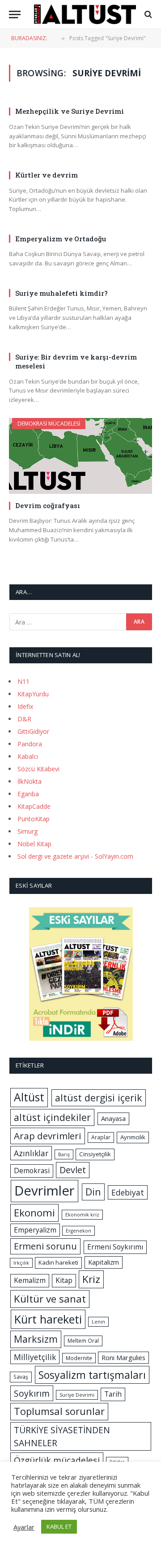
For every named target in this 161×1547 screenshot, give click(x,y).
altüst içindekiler (52, 1117)
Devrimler (44, 1191)
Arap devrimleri (47, 1135)
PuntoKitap (33, 819)
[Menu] (15, 14)
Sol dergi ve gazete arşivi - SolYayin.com (75, 856)
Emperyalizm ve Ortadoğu (60, 238)
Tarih (113, 1394)
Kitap (63, 1280)
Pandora (29, 744)
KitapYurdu (33, 694)
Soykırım (32, 1393)
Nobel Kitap (34, 844)
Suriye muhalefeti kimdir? (61, 293)
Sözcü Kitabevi (38, 769)
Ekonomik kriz (82, 1215)
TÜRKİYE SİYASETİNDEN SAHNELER (62, 1436)
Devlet (72, 1170)
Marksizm (36, 1338)
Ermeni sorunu (45, 1246)
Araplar (100, 1137)
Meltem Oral (83, 1340)
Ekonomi (34, 1213)
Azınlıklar (31, 1153)
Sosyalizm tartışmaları (92, 1375)
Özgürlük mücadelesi (57, 1460)
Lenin (98, 1322)
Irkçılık (21, 1263)
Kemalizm (30, 1280)
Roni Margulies (123, 1357)
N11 (23, 681)
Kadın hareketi (58, 1262)
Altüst (29, 1097)
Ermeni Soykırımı (115, 1247)
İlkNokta (29, 781)
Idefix (25, 706)
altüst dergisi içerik (98, 1097)
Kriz (91, 1279)
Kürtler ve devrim (46, 174)
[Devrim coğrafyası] (80, 456)
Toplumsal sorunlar (59, 1411)
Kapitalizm (103, 1261)
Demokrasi (32, 1170)
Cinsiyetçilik (95, 1154)
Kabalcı (27, 756)
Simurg (27, 831)
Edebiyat (127, 1192)
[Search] (147, 14)
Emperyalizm (35, 1230)
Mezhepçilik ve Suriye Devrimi (69, 111)
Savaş (20, 1377)
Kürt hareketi (48, 1319)
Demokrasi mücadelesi (48, 423)
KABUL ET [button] (59, 1526)
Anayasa (113, 1118)
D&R (24, 719)
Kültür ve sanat (50, 1299)
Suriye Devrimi (76, 1395)
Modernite (79, 1358)
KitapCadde (34, 806)
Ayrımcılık (132, 1137)
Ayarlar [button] (23, 1527)
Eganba (28, 794)
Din (93, 1191)
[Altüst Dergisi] (85, 14)
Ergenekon (78, 1231)
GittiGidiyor (33, 731)
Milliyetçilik (35, 1357)
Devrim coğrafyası (47, 505)
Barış (64, 1154)
